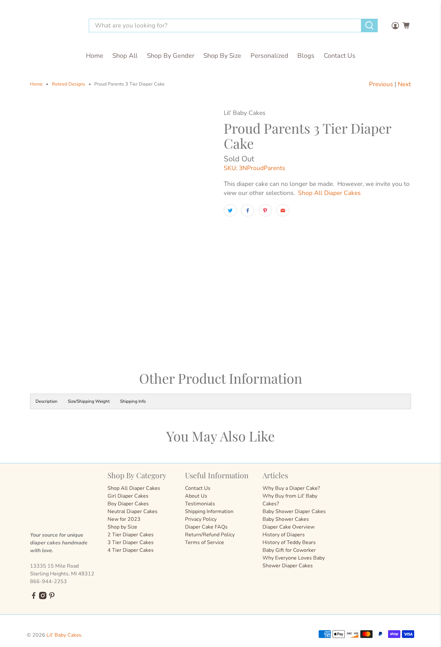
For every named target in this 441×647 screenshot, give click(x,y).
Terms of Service (204, 542)
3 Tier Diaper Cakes (131, 542)
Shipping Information (209, 511)
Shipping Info (133, 401)
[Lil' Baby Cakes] (54, 25)
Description (46, 401)
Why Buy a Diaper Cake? (291, 488)
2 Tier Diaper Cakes (131, 534)
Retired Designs (68, 84)
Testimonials (200, 503)
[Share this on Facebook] (247, 210)
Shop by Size (122, 527)
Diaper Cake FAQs (206, 527)
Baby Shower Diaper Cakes (294, 511)
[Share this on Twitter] (230, 210)
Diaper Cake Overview (288, 527)
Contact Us (339, 55)
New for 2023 (124, 519)
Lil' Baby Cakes (63, 635)
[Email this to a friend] (282, 210)
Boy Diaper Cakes (128, 503)
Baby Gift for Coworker (289, 550)
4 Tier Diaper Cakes (131, 550)
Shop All (125, 55)
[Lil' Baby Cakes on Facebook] (33, 597)
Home (94, 55)
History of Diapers (283, 534)
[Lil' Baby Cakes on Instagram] (42, 597)
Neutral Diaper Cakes (133, 511)
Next (404, 84)
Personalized (269, 55)
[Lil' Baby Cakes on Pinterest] (52, 597)
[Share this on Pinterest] (265, 210)
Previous (381, 84)
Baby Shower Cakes (285, 519)
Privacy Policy (201, 519)
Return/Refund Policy (210, 534)
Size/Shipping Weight (89, 401)
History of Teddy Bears (289, 542)
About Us (196, 496)
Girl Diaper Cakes (128, 496)
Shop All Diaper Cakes (329, 193)
